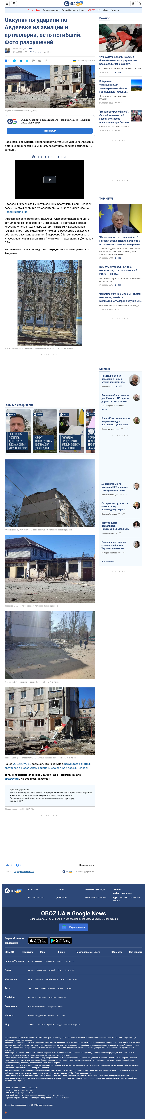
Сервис (69, 988)
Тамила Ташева (107, 533)
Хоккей (52, 970)
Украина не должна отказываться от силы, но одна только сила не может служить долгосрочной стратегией (119, 251)
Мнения (104, 369)
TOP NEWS (106, 198)
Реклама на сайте (36, 897)
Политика (27, 952)
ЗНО (69, 979)
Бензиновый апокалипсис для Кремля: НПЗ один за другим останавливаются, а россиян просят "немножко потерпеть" (115, 398)
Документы (61, 897)
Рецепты (32, 997)
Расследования (84, 952)
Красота (50, 1025)
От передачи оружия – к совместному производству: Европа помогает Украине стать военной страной (114, 506)
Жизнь (61, 952)
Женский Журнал (72, 1025)
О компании (33, 890)
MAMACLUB (53, 1015)
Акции (60, 988)
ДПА (62, 979)
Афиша (31, 1025)
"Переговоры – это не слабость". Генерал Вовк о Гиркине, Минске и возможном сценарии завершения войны (120, 241)
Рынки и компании (36, 1006)
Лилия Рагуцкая (19, 49)
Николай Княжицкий (109, 495)
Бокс (60, 970)
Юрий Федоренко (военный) (112, 406)
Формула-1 (69, 970)
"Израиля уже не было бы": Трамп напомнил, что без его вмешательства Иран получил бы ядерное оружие (120, 297)
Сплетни (41, 1025)
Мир (42, 952)
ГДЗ (30, 979)
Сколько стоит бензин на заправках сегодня (120, 68)
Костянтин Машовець (110, 429)
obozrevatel (12, 778)
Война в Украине (51, 10)
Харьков (38, 961)
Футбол (31, 970)
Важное (104, 18)
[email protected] (37, 1098)
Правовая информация (95, 890)
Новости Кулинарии (57, 997)
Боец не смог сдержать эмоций (114, 126)
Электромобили (48, 988)
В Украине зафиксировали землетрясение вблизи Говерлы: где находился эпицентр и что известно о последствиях (113, 86)
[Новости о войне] (67, 872)
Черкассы (70, 961)
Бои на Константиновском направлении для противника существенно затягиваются (115, 421)
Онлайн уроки (52, 979)
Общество (116, 952)
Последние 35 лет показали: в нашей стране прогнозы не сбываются (112, 379)
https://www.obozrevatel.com (99, 1037)
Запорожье (50, 961)
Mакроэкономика (55, 1006)
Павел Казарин (107, 387)
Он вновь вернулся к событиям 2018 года (119, 305)
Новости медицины (37, 1015)
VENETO (91, 10)
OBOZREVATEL (22, 764)
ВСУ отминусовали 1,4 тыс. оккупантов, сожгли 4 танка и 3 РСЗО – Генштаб (118, 270)
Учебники (38, 979)
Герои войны (34, 10)
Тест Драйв (33, 988)
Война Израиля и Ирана (73, 10)
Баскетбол (41, 970)
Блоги (97, 952)
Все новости (135, 952)
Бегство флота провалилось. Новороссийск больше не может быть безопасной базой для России (115, 526)
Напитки (42, 997)
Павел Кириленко (16, 211)
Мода (59, 1025)
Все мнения (107, 561)
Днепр (60, 961)
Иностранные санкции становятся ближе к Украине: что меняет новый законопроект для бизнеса (115, 545)
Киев (30, 961)
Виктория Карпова (109, 553)
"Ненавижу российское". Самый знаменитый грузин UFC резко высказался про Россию (114, 117)
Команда (60, 890)
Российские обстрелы (108, 10)
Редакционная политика (24, 872)
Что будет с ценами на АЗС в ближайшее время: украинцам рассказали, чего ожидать (118, 60)
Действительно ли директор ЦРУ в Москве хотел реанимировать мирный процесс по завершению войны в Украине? (114, 487)
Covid (63, 1015)
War (30, 49)
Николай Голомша (109, 514)
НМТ (75, 979)
